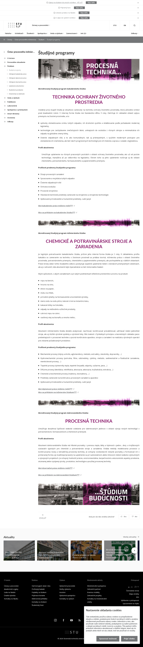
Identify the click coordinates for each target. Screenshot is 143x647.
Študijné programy (15, 70)
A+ (132, 587)
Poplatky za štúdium (39, 592)
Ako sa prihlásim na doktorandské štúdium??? (58, 475)
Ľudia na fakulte (9, 592)
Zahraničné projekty (94, 595)
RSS (137, 597)
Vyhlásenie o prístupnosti (130, 600)
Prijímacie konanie (38, 595)
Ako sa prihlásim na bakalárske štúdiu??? (56, 212)
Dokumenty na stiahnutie (17, 94)
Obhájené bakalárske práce (17, 74)
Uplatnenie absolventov (16, 86)
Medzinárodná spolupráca (96, 586)
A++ (136, 587)
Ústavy (9, 40)
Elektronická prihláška (39, 599)
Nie (136, 517)
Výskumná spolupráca (67, 595)
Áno (124, 517)
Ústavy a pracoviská (40, 25)
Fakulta (8, 33)
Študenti (30, 33)
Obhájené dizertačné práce (17, 82)
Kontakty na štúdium (39, 602)
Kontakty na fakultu (11, 599)
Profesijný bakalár (38, 589)
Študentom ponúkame (16, 90)
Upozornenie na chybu (131, 603)
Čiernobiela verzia (132, 591)
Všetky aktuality (129, 537)
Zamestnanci (71, 33)
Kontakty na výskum (66, 599)
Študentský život (38, 605)
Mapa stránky (134, 594)
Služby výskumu (65, 589)
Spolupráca (42, 33)
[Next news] (134, 550)
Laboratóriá (12, 106)
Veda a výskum (56, 33)
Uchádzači (19, 33)
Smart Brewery (13, 114)
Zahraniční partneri (94, 589)
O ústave (11, 58)
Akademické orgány (11, 589)
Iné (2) (83, 33)
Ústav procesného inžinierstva (25, 40)
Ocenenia (11, 118)
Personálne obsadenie (16, 62)
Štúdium (41, 40)
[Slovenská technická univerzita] (71, 632)
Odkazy (134, 33)
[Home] (4, 40)
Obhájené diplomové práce (17, 78)
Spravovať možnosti (108, 639)
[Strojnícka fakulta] (15, 25)
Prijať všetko (129, 639)
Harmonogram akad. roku (41, 586)
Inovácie (62, 592)
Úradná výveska (9, 595)
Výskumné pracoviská (67, 586)
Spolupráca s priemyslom (17, 110)
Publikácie (11, 102)
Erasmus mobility (93, 592)
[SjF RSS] (79, 620)
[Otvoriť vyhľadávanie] (134, 25)
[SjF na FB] (63, 620)
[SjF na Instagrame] (55, 620)
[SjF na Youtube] (71, 620)
